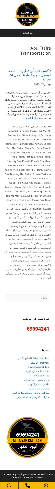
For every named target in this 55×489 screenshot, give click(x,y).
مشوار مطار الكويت (24, 273)
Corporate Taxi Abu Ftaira (22, 152)
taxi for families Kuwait (19, 195)
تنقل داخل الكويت (35, 243)
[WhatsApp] (46, 485)
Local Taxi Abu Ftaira (30, 169)
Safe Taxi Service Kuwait (36, 187)
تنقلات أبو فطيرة (16, 243)
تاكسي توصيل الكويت (38, 388)
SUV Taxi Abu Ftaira (15, 191)
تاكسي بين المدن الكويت (31, 221)
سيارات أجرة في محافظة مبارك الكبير (29, 126)
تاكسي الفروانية (35, 217)
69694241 (38, 328)
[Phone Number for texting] (9, 485)
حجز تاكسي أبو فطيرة (32, 252)
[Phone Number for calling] (28, 485)
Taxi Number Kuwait (39, 208)
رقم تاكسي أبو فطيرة (33, 260)
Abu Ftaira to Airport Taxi (31, 135)
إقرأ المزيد (31, 117)
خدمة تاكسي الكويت (33, 256)
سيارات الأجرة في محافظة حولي (33, 397)
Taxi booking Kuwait (39, 191)
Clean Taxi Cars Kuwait (37, 148)
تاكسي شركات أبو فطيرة (38, 230)
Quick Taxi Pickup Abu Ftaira (25, 182)
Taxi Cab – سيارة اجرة (37, 371)
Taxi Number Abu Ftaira (36, 204)
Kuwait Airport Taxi (38, 367)
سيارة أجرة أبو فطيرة (25, 269)
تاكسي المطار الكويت (38, 384)
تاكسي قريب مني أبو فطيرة (37, 239)
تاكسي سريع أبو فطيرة (21, 226)
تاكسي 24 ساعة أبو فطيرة (30, 213)
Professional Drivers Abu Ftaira (32, 178)
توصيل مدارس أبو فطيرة (38, 247)
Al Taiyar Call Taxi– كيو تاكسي (33, 358)
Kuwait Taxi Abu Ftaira (29, 165)
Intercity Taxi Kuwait (18, 161)
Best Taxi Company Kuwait (27, 143)
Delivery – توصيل (40, 362)
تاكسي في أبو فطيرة (16, 234)
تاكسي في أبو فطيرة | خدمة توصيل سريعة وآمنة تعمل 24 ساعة (29, 74)
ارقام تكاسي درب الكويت (36, 380)
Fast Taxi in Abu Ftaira (37, 156)
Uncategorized (41, 375)
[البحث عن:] (27, 297)
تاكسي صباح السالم (15, 230)
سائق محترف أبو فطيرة (30, 265)
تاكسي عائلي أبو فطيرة (39, 234)
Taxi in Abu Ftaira (29, 200)
